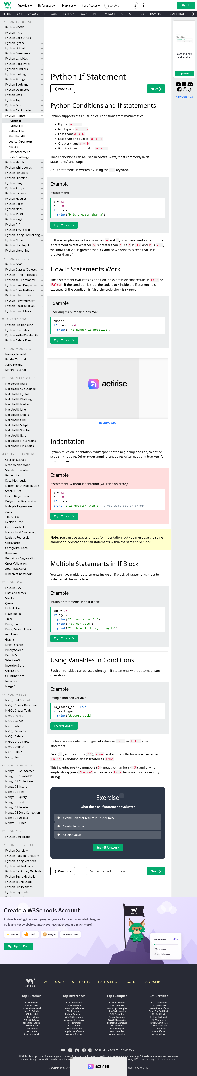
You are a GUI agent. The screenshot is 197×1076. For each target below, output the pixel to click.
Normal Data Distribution (22, 485)
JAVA (84, 14)
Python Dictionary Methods (23, 871)
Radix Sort (12, 681)
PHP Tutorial (31, 1025)
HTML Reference (74, 1002)
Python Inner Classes (19, 311)
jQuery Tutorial (31, 1034)
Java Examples (117, 1028)
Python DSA (13, 587)
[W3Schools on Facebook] (179, 90)
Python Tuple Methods (20, 876)
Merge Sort (12, 686)
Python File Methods (19, 887)
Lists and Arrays (15, 593)
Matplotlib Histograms (20, 441)
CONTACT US (152, 982)
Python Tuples (14, 100)
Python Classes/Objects (21, 269)
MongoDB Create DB (18, 776)
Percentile (12, 475)
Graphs (10, 639)
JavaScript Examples (117, 1008)
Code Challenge (19, 157)
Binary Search (14, 650)
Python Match (14, 162)
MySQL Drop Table (17, 741)
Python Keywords (16, 892)
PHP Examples (117, 1025)
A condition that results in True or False (89, 818)
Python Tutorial (31, 1016)
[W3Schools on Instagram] (185, 90)
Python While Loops (18, 167)
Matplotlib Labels (17, 415)
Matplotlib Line (15, 409)
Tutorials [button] (24, 5)
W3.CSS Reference (74, 1016)
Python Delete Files (18, 340)
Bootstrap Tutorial (31, 1022)
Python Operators (17, 89)
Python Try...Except (17, 230)
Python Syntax (14, 43)
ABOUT (113, 1050)
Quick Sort (12, 670)
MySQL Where (14, 726)
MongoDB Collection (19, 781)
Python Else (17, 131)
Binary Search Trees (18, 629)
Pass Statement (19, 152)
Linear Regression (17, 496)
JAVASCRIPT (36, 14)
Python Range (14, 183)
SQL (54, 14)
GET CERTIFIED (81, 982)
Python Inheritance (18, 295)
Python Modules (16, 198)
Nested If (15, 147)
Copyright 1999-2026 (60, 1067)
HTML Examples (117, 1002)
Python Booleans (16, 84)
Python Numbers (16, 69)
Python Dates (14, 204)
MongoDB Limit (15, 823)
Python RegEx (14, 219)
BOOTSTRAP (176, 14)
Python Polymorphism (20, 300)
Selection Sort (14, 660)
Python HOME (14, 27)
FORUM (100, 1050)
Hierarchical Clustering (20, 532)
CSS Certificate (159, 1005)
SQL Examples (117, 1014)
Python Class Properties (21, 285)
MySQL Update (14, 747)
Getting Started (15, 460)
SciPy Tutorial (14, 364)
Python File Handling (19, 325)
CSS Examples (117, 1005)
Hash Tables (13, 613)
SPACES (59, 982)
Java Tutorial (31, 1028)
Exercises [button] (67, 5)
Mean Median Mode (17, 465)
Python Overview (16, 850)
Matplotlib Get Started (20, 389)
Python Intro (14, 32)
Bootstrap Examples (117, 1022)
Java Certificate (159, 1025)
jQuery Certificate (159, 1022)
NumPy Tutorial (15, 354)
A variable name (73, 826)
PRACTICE (131, 982)
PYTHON (69, 14)
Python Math (14, 209)
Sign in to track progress (107, 871)
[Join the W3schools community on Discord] (190, 85)
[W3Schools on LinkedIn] (184, 85)
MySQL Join (12, 757)
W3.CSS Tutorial (31, 1019)
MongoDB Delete (16, 807)
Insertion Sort (14, 665)
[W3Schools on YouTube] (178, 85)
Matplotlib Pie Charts (19, 446)
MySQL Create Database (21, 705)
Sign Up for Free (18, 946)
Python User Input (17, 245)
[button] (134, 5)
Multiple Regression (18, 506)
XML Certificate (159, 1034)
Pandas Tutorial (15, 359)
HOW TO (156, 14)
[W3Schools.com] (30, 984)
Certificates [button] (90, 5)
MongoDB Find (14, 792)
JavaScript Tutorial (31, 1008)
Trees (9, 619)
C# (142, 14)
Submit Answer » (107, 847)
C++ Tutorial (31, 1031)
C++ (132, 14)
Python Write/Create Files (22, 335)
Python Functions (17, 178)
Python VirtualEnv (17, 250)
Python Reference (74, 1014)
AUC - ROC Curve (16, 568)
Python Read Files (17, 330)
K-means (11, 553)
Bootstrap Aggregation (20, 558)
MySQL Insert (14, 715)
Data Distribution (16, 480)
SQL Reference (74, 1011)
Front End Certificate (159, 1011)
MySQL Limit (13, 752)
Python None (14, 240)
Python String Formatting (22, 235)
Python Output (15, 48)
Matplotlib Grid (15, 420)
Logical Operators (21, 141)
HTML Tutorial (31, 1002)
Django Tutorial (15, 370)
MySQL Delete (14, 736)
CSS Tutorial (31, 1005)
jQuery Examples (117, 1034)
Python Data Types (17, 64)
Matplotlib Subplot (18, 425)
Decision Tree (14, 522)
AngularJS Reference (74, 1031)
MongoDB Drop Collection (22, 812)
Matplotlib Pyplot (17, 394)
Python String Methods (20, 861)
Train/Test (12, 517)
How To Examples (117, 1011)
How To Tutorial (31, 1011)
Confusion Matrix (16, 527)
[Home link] (7, 5)
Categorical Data (16, 548)
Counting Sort (14, 676)
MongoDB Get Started (19, 771)
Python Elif (16, 126)
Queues (10, 603)
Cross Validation (16, 563)
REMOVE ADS (107, 423)
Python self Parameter (20, 280)
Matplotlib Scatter (17, 430)
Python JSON (14, 214)
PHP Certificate (159, 1019)
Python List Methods (19, 866)
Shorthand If (17, 136)
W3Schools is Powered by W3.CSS (130, 1067)
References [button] (45, 5)
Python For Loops (17, 172)
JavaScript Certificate (158, 1008)
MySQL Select (14, 721)
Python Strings (15, 79)
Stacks (9, 598)
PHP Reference (74, 1022)
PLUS (44, 982)
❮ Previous (62, 88)
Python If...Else (15, 115)
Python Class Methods (20, 290)
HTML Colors (74, 1025)
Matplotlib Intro (16, 383)
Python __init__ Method (21, 274)
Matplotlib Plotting (18, 399)
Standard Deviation (17, 470)
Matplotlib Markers (18, 404)
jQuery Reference (74, 1034)
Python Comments (17, 53)
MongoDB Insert (16, 786)
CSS (19, 14)
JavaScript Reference (73, 1008)
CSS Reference (74, 1005)
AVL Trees (11, 634)
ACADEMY (127, 1050)
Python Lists (13, 95)
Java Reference (74, 1028)
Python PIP (12, 224)
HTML (7, 14)
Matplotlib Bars (15, 435)
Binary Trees (13, 624)
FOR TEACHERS (107, 982)
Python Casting (15, 74)
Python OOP (13, 264)
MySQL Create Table (18, 710)
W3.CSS (110, 14)
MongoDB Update (16, 817)
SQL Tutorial (31, 1014)
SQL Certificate (159, 1014)
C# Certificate (158, 1031)
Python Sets (13, 105)
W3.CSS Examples (117, 1019)
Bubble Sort (13, 655)
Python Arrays (14, 188)
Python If (15, 121)
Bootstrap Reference (74, 1019)
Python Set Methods (18, 881)
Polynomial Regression (20, 501)
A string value (72, 835)
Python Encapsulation (20, 306)
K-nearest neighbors (19, 574)
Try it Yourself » (64, 225)
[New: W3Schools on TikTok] (190, 90)
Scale (8, 511)
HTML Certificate (159, 1002)
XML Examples (117, 1031)
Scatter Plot (13, 491)
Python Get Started (18, 38)
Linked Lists (13, 608)
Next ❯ (156, 88)
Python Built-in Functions (22, 856)
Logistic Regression (18, 537)
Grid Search (12, 543)
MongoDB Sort (15, 802)
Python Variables (16, 58)
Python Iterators (16, 193)
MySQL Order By (15, 731)
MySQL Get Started (17, 700)
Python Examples (116, 1016)
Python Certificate (17, 837)
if (112, 170)
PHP (96, 14)
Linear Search (14, 645)
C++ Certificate (159, 1028)
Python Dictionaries (18, 110)
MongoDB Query (16, 797)
